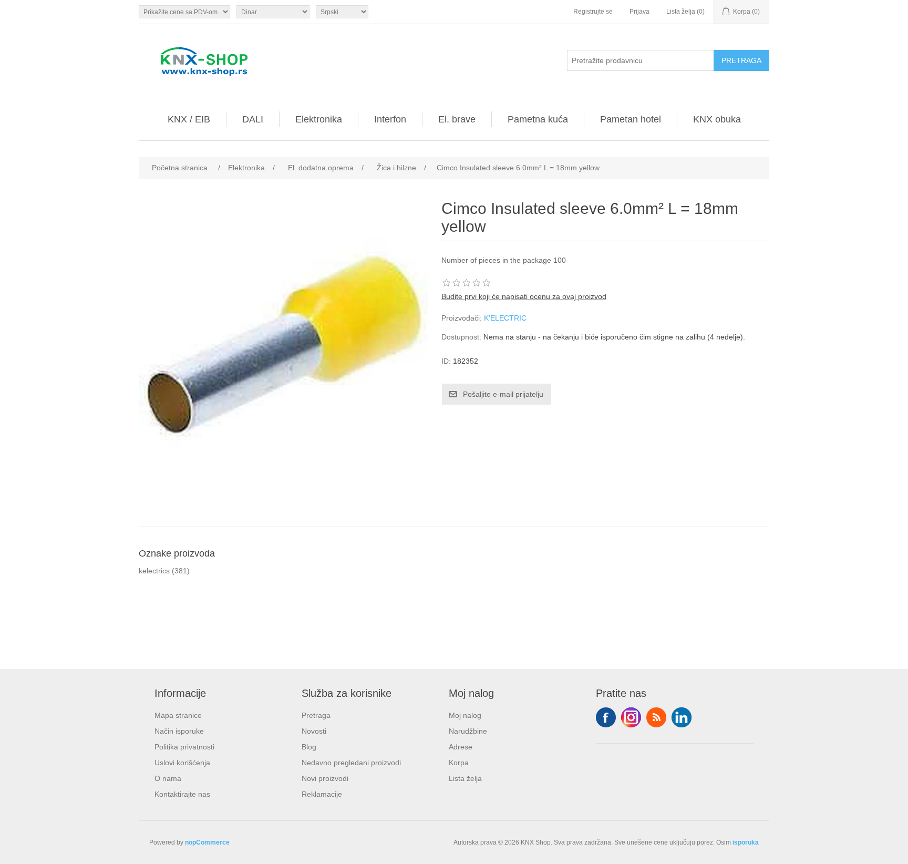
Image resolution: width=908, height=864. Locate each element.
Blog (309, 747)
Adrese (460, 747)
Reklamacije (322, 794)
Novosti (314, 731)
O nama (167, 778)
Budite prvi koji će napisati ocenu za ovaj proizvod (523, 296)
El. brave (457, 119)
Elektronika (318, 119)
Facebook (606, 717)
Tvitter (631, 717)
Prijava (639, 11)
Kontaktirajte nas (182, 794)
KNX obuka (717, 119)
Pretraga (316, 715)
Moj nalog (465, 715)
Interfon (390, 119)
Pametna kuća (538, 119)
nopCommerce (207, 842)
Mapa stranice (178, 715)
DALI (252, 119)
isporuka (745, 842)
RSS (656, 717)
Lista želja (465, 778)
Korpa (459, 762)
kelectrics (154, 571)
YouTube (682, 717)
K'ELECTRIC (505, 318)
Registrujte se (593, 11)
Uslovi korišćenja (182, 762)
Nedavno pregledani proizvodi (351, 762)
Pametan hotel (630, 119)
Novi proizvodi (325, 778)
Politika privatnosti (184, 747)
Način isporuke (179, 731)
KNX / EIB (189, 119)
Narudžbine (468, 731)
